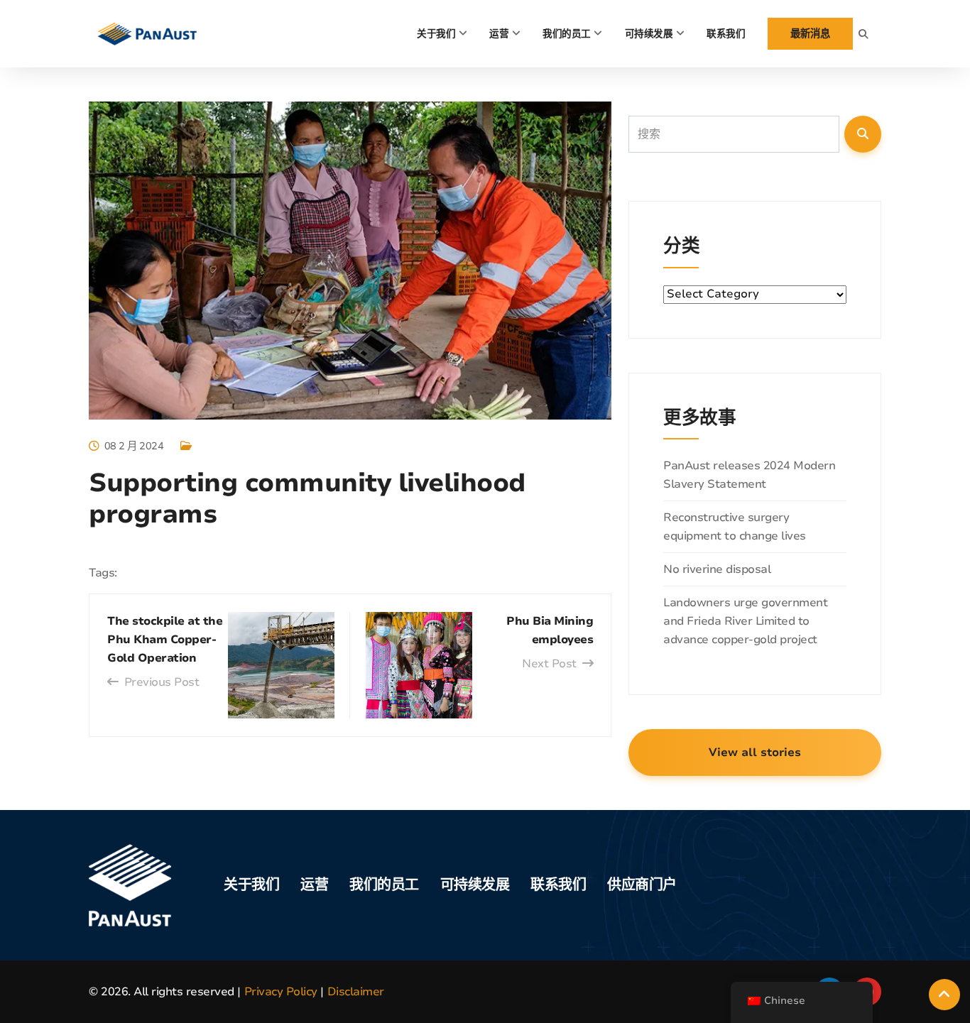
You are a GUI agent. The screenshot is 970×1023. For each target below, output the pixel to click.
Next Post (549, 664)
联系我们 (726, 33)
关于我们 (436, 33)
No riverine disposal (716, 569)
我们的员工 (567, 33)
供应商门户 (642, 885)
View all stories (755, 752)
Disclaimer (355, 992)
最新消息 (810, 33)
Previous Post (161, 682)
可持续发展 (649, 33)
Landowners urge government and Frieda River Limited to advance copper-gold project (745, 621)
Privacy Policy (280, 992)
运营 (498, 33)
